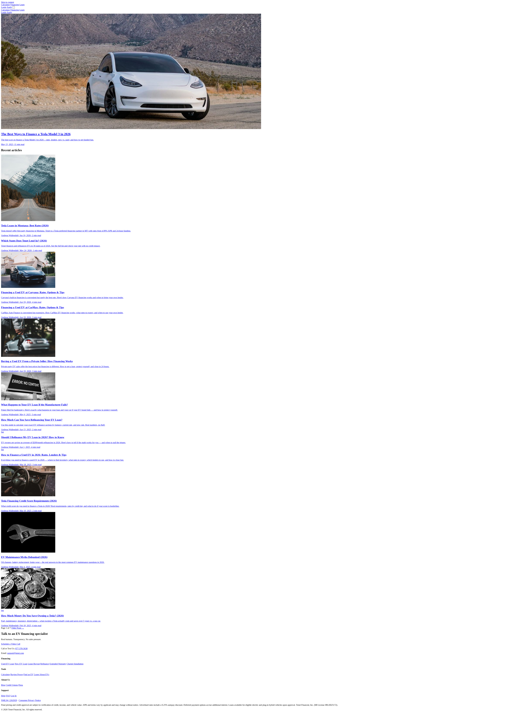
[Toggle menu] (14, 7)
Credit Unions (12, 685)
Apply (9, 7)
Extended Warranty (58, 664)
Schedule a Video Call (10, 644)
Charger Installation (75, 664)
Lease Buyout (34, 664)
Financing (14, 5)
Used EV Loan (7, 664)
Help (3, 696)
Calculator (5, 5)
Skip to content (7, 2)
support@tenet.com (15, 653)
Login (3, 7)
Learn (22, 5)
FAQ (8, 696)
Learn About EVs (41, 674)
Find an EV (28, 674)
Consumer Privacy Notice (30, 700)
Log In (14, 696)
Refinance (44, 664)
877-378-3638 (21, 648)
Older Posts (17, 628)
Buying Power (16, 674)
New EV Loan (21, 664)
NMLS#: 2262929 (9, 700)
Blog (3, 685)
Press (20, 685)
